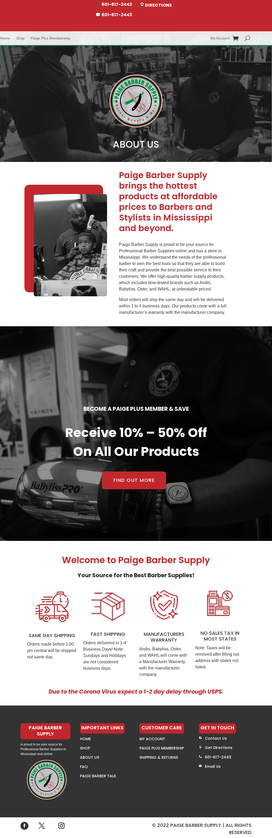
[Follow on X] (41, 825)
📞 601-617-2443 (113, 4)
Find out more (134, 480)
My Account (220, 38)
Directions (158, 5)
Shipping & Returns (158, 757)
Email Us (213, 766)
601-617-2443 (218, 757)
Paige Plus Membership (50, 38)
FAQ (84, 766)
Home (5, 38)
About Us (89, 757)
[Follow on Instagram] (61, 825)
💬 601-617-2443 (113, 15)
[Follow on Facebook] (24, 826)
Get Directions (218, 747)
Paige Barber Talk (98, 776)
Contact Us (216, 738)
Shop (20, 38)
